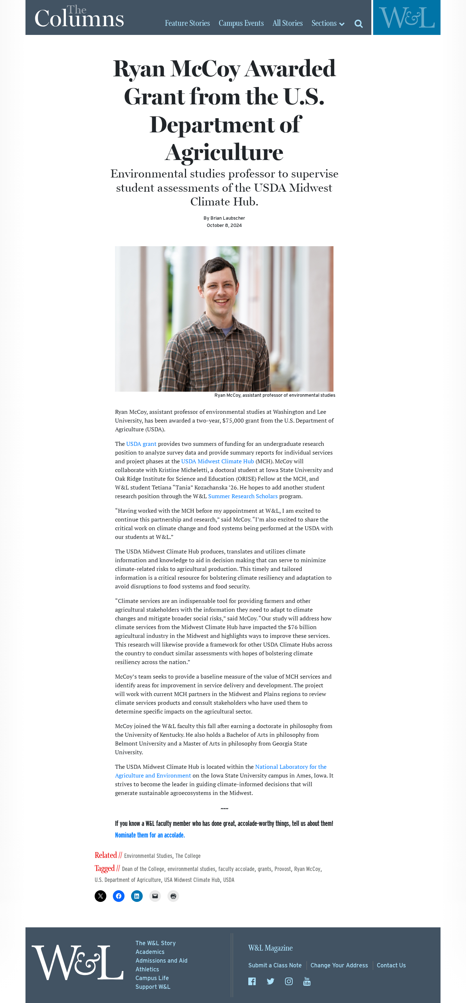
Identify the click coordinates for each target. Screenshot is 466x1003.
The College (188, 855)
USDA (228, 879)
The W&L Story (155, 943)
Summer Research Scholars (243, 496)
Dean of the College (143, 869)
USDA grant (141, 444)
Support (153, 986)
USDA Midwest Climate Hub (217, 461)
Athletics (147, 969)
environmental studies (191, 869)
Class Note (275, 965)
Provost (283, 869)
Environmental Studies (148, 855)
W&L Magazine (270, 948)
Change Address (339, 965)
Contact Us (391, 965)
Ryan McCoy (307, 869)
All (288, 23)
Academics (150, 951)
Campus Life (152, 978)
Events (241, 23)
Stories (187, 23)
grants (264, 869)
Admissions (161, 960)
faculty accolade (236, 869)
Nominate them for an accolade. (150, 834)
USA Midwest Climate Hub (192, 879)
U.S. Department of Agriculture (128, 879)
